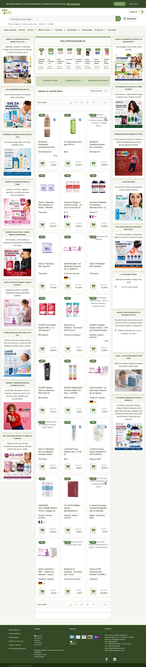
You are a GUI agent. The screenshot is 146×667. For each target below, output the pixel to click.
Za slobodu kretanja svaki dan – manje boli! (128, 228)
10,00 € (79, 165)
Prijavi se (133, 12)
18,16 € (79, 468)
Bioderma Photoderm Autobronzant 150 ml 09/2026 (47, 145)
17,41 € (105, 532)
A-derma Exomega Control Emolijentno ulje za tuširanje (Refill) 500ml (98, 508)
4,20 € (53, 165)
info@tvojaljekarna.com (117, 648)
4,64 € (79, 412)
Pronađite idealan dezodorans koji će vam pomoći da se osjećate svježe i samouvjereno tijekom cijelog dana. (128, 323)
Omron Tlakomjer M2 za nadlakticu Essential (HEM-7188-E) (46, 452)
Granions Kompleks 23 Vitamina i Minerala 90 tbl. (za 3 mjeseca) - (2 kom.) (99, 205)
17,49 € (79, 532)
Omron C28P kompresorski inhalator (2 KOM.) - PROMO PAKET (98, 572)
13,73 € (53, 412)
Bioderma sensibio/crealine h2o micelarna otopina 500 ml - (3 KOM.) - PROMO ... (98, 145)
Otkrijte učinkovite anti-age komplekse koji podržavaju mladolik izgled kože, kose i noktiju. (17, 446)
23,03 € (53, 532)
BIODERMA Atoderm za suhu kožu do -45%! (17, 136)
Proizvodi (99, 30)
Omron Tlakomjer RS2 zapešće (46, 264)
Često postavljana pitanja (17, 648)
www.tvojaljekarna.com (116, 650)
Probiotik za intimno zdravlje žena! (17, 183)
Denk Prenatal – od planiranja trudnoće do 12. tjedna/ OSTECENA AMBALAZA (98, 390)
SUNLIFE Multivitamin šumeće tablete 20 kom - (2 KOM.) (73, 390)
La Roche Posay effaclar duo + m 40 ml (72, 451)
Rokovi (22, 30)
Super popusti (10, 30)
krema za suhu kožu (29, 24)
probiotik (51, 24)
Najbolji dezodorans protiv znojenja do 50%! (128, 313)
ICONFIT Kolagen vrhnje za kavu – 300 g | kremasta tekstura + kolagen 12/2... (99, 328)
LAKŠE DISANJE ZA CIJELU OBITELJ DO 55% (17, 334)
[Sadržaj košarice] (42, 163)
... (99, 102)
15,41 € (53, 593)
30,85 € (104, 226)
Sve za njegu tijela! (129, 274)
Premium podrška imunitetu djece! (129, 134)
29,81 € (105, 165)
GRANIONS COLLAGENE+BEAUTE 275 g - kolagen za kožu (47, 508)
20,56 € (79, 226)
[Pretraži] (118, 18)
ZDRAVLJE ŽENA (51, 80)
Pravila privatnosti (15, 633)
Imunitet (58, 30)
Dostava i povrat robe (16, 641)
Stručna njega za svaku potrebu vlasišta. (128, 88)
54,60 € (53, 468)
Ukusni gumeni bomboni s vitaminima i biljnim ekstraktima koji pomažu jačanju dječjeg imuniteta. (128, 142)
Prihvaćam (120, 4)
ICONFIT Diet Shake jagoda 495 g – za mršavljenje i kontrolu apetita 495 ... (47, 328)
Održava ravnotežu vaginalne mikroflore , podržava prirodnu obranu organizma (17, 192)
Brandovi (112, 30)
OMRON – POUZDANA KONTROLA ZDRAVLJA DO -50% (17, 40)
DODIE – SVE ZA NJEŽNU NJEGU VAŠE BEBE (128, 357)
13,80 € (105, 350)
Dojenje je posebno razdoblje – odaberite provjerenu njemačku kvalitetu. (17, 293)
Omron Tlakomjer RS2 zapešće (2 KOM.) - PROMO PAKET (46, 205)
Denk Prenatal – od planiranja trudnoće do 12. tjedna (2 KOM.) (72, 266)
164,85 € (104, 593)
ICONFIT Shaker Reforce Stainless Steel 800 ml (46, 390)
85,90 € (53, 226)
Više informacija (73, 4)
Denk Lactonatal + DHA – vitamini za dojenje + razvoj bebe (46, 572)
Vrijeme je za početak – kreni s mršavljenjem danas (17, 233)
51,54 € (53, 288)
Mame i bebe (44, 30)
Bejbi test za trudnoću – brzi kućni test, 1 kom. (73, 571)
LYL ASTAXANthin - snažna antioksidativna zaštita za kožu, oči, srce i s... (73, 508)
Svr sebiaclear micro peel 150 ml (73, 143)
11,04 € (105, 412)
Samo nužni (133, 4)
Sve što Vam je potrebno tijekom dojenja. (17, 283)
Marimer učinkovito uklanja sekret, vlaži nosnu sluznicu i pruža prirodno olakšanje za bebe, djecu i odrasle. (17, 343)
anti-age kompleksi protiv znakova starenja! (17, 437)
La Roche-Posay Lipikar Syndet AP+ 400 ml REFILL (98, 451)
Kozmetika (72, 30)
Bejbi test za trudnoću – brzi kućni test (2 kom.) (73, 327)
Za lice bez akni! (128, 182)
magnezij (17, 24)
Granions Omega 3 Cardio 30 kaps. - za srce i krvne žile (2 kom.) (73, 205)
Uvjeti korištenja (14, 630)
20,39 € (79, 288)
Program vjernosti (15, 645)
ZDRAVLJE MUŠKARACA (99, 80)
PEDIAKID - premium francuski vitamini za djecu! (17, 384)
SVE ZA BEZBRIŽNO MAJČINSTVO (17, 89)
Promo (30, 30)
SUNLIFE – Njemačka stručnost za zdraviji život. (128, 40)
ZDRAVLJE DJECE (74, 80)
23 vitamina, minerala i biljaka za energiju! (128, 399)
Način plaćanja (13, 637)
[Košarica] (142, 11)
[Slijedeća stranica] (105, 102)
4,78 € (79, 350)
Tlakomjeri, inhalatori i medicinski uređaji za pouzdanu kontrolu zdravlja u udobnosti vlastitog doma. (17, 49)
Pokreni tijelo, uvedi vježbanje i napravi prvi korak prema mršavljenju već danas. (17, 242)
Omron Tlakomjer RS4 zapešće (97, 264)
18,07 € (105, 468)
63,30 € (104, 288)
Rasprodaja (87, 30)
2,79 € (79, 593)
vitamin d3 (42, 24)
